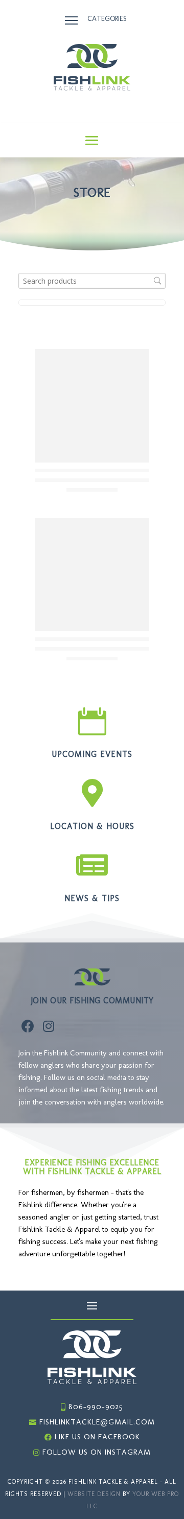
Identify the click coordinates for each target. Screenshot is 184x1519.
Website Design (94, 1494)
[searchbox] (92, 281)
